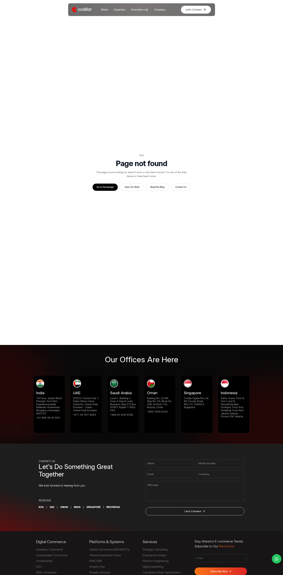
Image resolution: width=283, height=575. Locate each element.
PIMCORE (95, 561)
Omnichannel (44, 561)
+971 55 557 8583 (84, 414)
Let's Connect (193, 511)
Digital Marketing (153, 566)
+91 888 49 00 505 (48, 417)
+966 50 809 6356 (121, 414)
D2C (39, 566)
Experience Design (154, 555)
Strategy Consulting (155, 549)
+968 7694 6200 (157, 411)
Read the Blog (157, 187)
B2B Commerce (46, 572)
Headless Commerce (49, 549)
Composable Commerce (51, 555)
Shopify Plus (97, 566)
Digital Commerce (51, 542)
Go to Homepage (105, 187)
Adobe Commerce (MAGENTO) (109, 549)
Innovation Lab (139, 9)
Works (104, 9)
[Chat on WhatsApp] (276, 559)
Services (150, 542)
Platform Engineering (156, 561)
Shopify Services (99, 572)
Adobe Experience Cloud (105, 555)
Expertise (119, 9)
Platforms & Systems (106, 542)
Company (159, 9)
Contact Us (180, 187)
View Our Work (132, 187)
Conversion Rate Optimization (161, 572)
